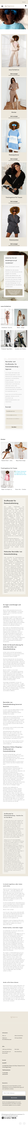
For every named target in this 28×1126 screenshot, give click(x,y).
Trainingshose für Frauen (9, 468)
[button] (20, 6)
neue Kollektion (6, 306)
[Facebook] (20, 1123)
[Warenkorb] (25, 6)
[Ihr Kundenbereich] (22, 6)
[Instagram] (24, 1123)
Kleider (3, 439)
